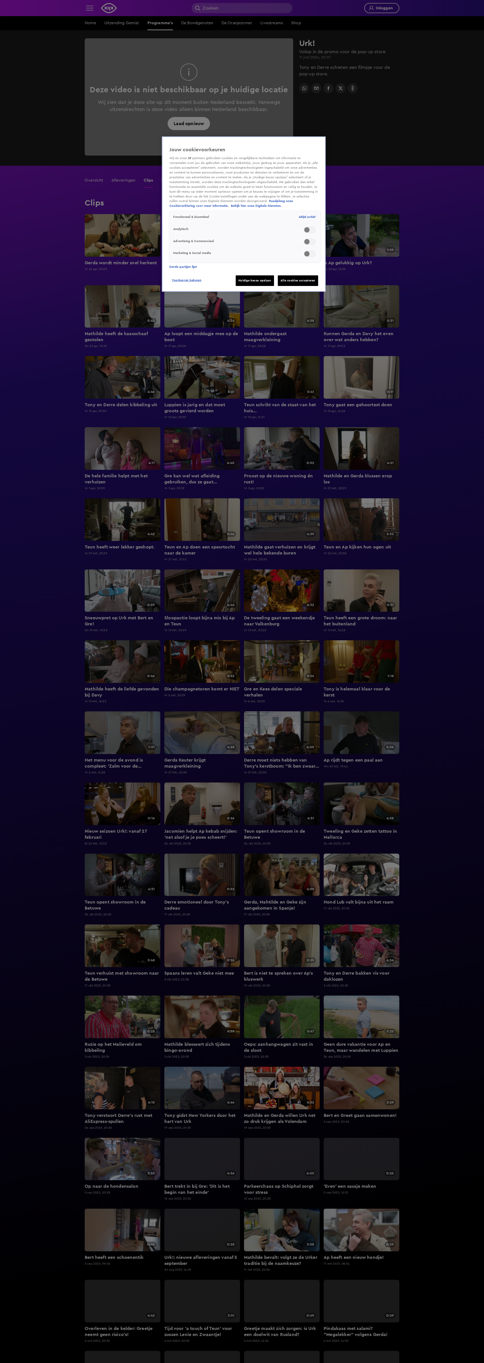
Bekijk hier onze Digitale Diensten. (256, 205)
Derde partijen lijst (183, 266)
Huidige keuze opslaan (254, 280)
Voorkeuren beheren (186, 280)
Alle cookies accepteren (298, 280)
